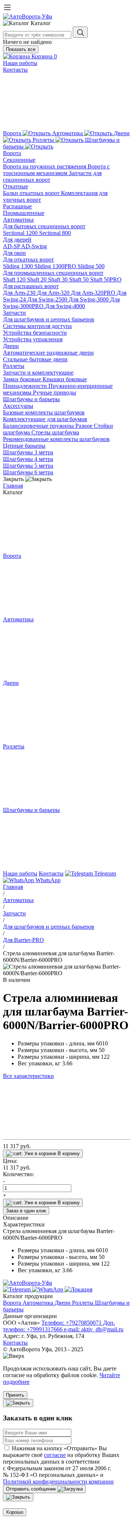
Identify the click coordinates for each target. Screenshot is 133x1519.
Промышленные (23, 213)
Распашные (17, 206)
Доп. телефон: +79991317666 (59, 1326)
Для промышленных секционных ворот (53, 273)
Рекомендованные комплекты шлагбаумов (56, 439)
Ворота (12, 153)
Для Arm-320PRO (94, 293)
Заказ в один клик (26, 1211)
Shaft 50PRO (106, 279)
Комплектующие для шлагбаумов (45, 419)
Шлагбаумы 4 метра (28, 459)
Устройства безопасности (35, 333)
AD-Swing (34, 246)
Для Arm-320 (54, 293)
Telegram (104, 873)
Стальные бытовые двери (35, 359)
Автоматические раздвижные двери (48, 352)
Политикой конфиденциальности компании (58, 1481)
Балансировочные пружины (39, 426)
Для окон (14, 253)
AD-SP (12, 246)
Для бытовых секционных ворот (44, 226)
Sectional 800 (55, 233)
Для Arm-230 (20, 293)
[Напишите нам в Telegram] (17, 1289)
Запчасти (14, 313)
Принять (15, 1395)
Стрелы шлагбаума (55, 432)
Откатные (15, 186)
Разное (84, 426)
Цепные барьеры (24, 446)
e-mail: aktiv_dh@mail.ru (93, 1329)
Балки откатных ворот (32, 193)
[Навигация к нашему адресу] (78, 1289)
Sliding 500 (91, 266)
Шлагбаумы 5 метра (28, 465)
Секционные (19, 160)
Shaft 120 (15, 279)
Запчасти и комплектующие (38, 372)
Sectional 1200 (21, 233)
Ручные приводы (54, 392)
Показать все (20, 49)
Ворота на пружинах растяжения (45, 166)
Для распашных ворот (31, 286)
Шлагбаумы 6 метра (28, 472)
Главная (13, 485)
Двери (11, 346)
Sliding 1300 (18, 266)
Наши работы (20, 63)
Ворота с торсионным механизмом (56, 169)
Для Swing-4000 (65, 306)
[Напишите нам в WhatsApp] (48, 1289)
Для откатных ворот (28, 259)
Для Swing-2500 (48, 299)
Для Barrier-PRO (23, 940)
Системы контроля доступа (37, 326)
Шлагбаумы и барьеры (31, 399)
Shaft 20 (37, 279)
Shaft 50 (79, 279)
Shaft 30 (58, 279)
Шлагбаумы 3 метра (28, 452)
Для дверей (17, 239)
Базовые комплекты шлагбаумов (44, 412)
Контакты (15, 69)
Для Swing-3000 (89, 299)
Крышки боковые (64, 379)
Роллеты (13, 366)
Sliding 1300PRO (56, 266)
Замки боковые (22, 379)
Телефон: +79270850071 (72, 1323)
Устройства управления (32, 339)
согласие (55, 1455)
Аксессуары (18, 406)
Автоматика (18, 219)
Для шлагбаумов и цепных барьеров (48, 319)
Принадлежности (25, 386)
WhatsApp (47, 880)
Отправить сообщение (31, 1489)
